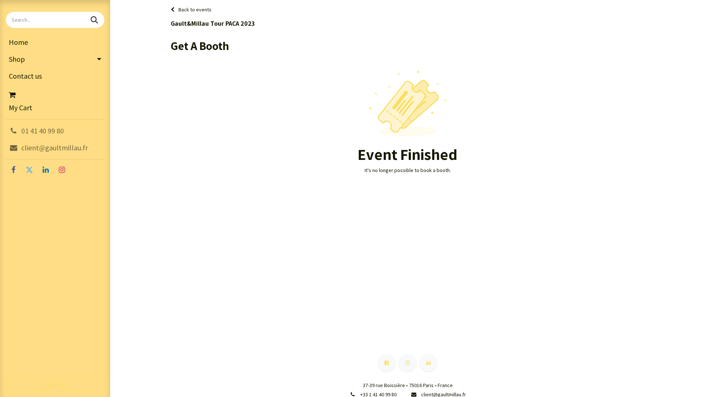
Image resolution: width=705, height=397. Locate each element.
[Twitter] (29, 169)
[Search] (95, 20)
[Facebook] (13, 169)
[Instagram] (61, 169)
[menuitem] (55, 42)
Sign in (55, 384)
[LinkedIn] (45, 169)
